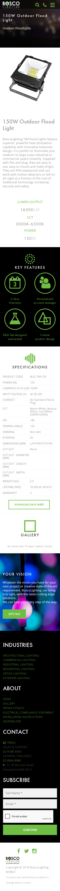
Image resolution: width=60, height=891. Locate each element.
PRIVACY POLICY (13, 708)
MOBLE (11, 872)
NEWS (7, 699)
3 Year (15, 299)
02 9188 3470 (12, 751)
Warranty (15, 303)
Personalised (45, 299)
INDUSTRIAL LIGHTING (18, 664)
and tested (15, 339)
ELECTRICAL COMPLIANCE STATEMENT (28, 712)
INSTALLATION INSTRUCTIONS (23, 717)
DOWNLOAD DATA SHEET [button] (29, 504)
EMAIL (11, 742)
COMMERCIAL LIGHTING (19, 660)
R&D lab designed (15, 335)
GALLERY (9, 703)
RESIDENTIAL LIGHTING (18, 669)
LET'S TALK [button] (14, 614)
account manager (45, 303)
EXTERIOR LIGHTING (16, 678)
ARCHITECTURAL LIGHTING (21, 655)
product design (45, 339)
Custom (45, 335)
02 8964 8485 (12, 760)
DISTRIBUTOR (12, 721)
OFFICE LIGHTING (14, 673)
